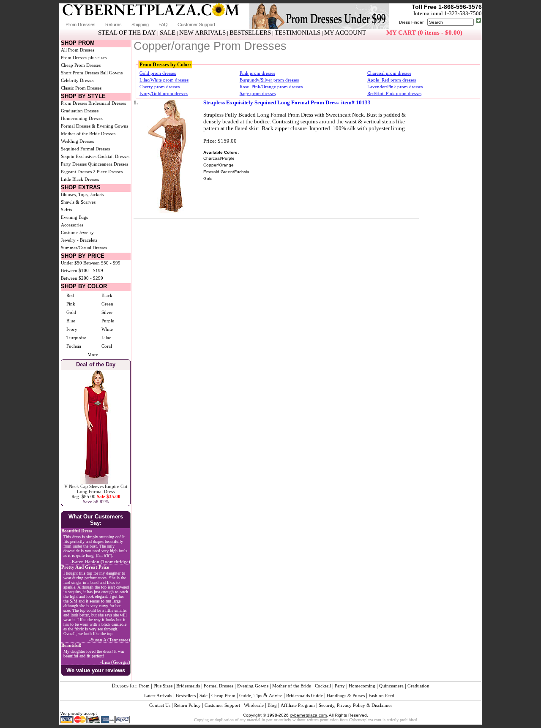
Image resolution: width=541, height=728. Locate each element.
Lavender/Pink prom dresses (395, 86)
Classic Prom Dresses (81, 87)
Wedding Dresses (77, 141)
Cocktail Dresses (113, 156)
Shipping (140, 24)
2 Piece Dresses (108, 171)
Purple (107, 320)
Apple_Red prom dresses (391, 79)
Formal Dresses (218, 685)
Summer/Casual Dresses (84, 247)
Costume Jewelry (77, 232)
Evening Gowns (252, 685)
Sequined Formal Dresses (85, 148)
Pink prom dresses (257, 73)
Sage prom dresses (258, 93)
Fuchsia (73, 346)
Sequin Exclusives (78, 156)
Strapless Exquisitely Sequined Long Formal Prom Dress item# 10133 (287, 102)
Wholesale (254, 705)
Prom (144, 685)
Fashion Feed (381, 695)
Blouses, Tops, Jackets (82, 194)
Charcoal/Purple (219, 158)
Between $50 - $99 (101, 262)
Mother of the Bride (291, 685)
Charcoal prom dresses (389, 73)
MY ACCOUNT (345, 32)
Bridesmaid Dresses (107, 103)
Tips (258, 695)
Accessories (72, 224)
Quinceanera (391, 685)
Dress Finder (411, 22)
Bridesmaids (188, 685)
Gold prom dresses (157, 73)
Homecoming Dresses (82, 118)
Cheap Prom (223, 695)
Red (70, 295)
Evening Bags (74, 217)
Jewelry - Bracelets (79, 240)
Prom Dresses (81, 24)
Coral (106, 346)
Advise (275, 695)
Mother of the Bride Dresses (88, 133)
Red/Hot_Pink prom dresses (394, 93)
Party (340, 685)
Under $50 (71, 262)
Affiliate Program (298, 705)
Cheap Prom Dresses (81, 65)
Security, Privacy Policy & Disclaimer (355, 705)
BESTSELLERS (250, 32)
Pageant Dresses (76, 171)
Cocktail (323, 685)
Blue (70, 320)
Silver (107, 312)
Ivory (71, 329)
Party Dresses (74, 163)
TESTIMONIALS (297, 32)
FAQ (163, 24)
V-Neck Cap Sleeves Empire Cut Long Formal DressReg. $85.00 (95, 491)
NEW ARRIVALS (202, 32)
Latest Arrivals (158, 695)
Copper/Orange (218, 165)
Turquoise (76, 337)
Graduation (418, 685)
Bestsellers (186, 695)
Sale (203, 695)
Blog (272, 705)
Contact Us (159, 705)
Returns (113, 24)
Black (106, 295)
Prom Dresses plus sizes (84, 57)
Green (107, 303)
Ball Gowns (111, 72)
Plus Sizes (162, 685)
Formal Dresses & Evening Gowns (94, 125)
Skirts (66, 209)
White (107, 329)
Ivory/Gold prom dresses (163, 93)
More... (94, 354)
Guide (245, 695)
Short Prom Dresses (80, 72)
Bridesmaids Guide (304, 695)
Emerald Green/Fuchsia (226, 171)
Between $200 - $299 (82, 278)
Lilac (106, 337)
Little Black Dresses (80, 179)
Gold (71, 312)
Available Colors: (221, 152)
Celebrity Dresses (77, 80)
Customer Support (196, 24)
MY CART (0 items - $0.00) (424, 32)
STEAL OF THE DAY (127, 32)
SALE (167, 32)
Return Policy (187, 705)
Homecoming (362, 685)
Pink (70, 303)
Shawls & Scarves (78, 201)
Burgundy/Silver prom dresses (269, 79)
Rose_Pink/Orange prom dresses (271, 86)
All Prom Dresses (77, 49)
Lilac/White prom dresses (164, 79)
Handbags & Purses (346, 695)
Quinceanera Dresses (108, 163)
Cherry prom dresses (159, 86)
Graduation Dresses (79, 110)
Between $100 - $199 (82, 270)
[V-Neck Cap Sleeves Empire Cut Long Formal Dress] (95, 482)
